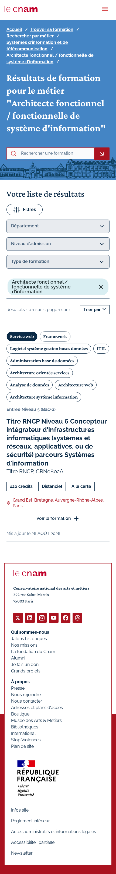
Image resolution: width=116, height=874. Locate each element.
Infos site (20, 810)
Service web (22, 336)
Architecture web (75, 384)
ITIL (101, 348)
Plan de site (22, 746)
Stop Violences (26, 739)
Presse (18, 688)
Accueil (14, 29)
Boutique (20, 714)
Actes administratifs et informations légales (53, 831)
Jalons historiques (29, 638)
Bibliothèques (24, 726)
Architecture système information (44, 397)
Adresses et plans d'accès (37, 707)
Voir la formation (53, 518)
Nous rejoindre (26, 694)
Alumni (18, 658)
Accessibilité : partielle (32, 842)
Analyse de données (29, 384)
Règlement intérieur (30, 820)
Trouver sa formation (51, 29)
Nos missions (24, 645)
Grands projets (25, 671)
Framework (55, 336)
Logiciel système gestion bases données (49, 348)
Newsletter (22, 853)
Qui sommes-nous (30, 632)
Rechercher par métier (30, 35)
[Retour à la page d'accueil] (21, 9)
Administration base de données (42, 360)
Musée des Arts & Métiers (36, 720)
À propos (20, 681)
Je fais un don (25, 664)
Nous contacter (26, 701)
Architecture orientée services (39, 372)
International (23, 733)
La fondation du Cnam (33, 651)
